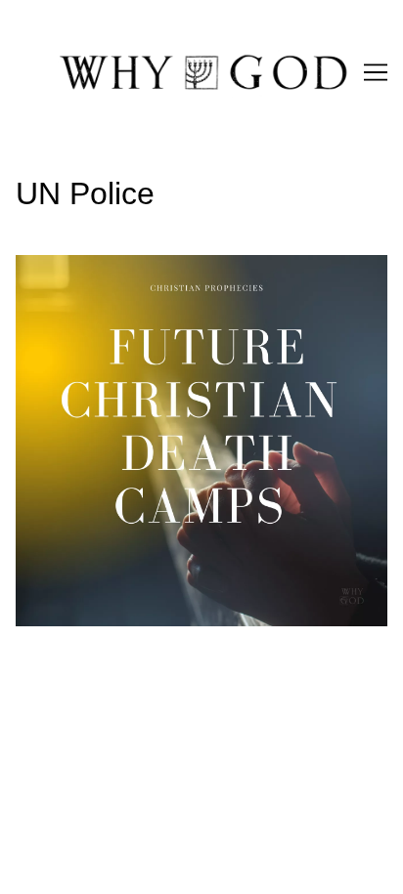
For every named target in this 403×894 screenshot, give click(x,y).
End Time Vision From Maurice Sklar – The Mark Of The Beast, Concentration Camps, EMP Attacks (194, 278)
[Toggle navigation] (375, 72)
